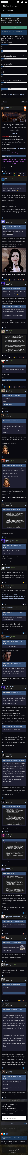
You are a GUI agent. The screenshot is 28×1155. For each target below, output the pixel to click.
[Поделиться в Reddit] (2, 1134)
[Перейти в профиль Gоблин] (3, 415)
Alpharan (7, 868)
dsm (6, 330)
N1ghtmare (8, 1004)
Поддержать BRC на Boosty (14, 15)
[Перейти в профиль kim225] (3, 460)
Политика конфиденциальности (16, 1149)
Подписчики (12, 1123)
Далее (23, 101)
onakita (7, 834)
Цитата (6, 171)
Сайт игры (14, 133)
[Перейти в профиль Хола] (3, 361)
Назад (4, 101)
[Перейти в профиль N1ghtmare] (3, 1004)
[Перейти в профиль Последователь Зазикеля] (3, 916)
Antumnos (16, 306)
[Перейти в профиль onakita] (3, 835)
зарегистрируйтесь (18, 94)
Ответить (14, 27)
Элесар (7, 567)
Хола (15, 183)
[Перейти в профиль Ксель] (3, 801)
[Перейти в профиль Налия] (3, 108)
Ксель (7, 801)
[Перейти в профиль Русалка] (3, 937)
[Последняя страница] (26, 102)
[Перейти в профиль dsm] (3, 331)
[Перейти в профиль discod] (3, 221)
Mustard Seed (17, 226)
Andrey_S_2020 (9, 283)
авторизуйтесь (9, 1111)
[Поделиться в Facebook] (7, 1134)
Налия (5, 22)
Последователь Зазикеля (12, 916)
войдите (10, 94)
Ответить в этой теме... (10, 1118)
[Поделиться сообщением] (22, 109)
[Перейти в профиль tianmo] (3, 179)
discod (7, 221)
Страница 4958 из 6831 (14, 101)
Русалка (7, 937)
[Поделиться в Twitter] (4, 1134)
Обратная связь (13, 1150)
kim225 (7, 460)
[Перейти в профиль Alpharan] (3, 869)
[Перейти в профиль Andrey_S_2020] (3, 283)
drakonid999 (8, 755)
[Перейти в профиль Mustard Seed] (3, 504)
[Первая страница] (2, 104)
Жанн (15, 942)
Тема (4, 1149)
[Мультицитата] (2, 171)
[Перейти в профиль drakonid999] (3, 755)
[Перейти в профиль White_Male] (3, 1071)
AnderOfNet (17, 760)
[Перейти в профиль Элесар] (3, 568)
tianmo (7, 178)
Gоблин (16, 465)
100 (26, 1123)
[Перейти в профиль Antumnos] (3, 965)
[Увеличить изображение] (14, 117)
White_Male (8, 1071)
